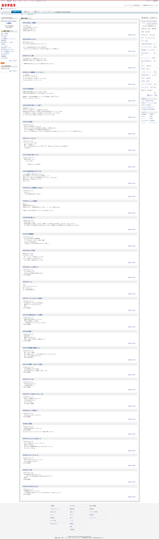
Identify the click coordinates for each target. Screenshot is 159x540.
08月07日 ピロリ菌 (28, 55)
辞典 (151, 116)
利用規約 (152, 120)
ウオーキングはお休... (147, 84)
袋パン (143, 66)
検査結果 (3, 40)
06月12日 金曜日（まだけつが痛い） (33, 364)
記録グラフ (27, 11)
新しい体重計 (4, 33)
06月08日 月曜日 (27, 423)
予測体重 (72, 529)
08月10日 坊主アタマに (29, 39)
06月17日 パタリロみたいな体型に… (33, 298)
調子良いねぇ (145, 34)
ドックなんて (4, 46)
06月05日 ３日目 (27, 470)
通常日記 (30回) (5, 68)
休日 (143, 38)
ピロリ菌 (3, 37)
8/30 (142, 41)
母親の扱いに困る (146, 28)
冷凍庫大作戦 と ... (146, 75)
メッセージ (58, 11)
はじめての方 (145, 120)
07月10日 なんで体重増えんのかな (33, 187)
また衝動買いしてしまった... (8, 38)
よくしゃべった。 (146, 58)
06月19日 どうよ (27, 282)
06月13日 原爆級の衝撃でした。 (32, 348)
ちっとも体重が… (6, 53)
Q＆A (143, 116)
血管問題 (144, 50)
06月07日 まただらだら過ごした (32, 438)
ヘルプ (143, 112)
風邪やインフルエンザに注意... (149, 103)
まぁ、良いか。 (145, 87)
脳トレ (15, 1)
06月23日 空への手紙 (29, 250)
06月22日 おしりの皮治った (31, 267)
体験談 (151, 114)
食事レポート (37, 11)
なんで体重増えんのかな (7, 51)
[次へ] (155, 26)
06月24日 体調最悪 (28, 234)
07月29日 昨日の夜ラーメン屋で (32, 105)
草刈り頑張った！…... (147, 53)
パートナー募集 (93, 512)
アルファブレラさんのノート (9, 8)
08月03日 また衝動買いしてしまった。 (34, 72)
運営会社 (91, 514)
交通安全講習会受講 (146, 44)
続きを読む (133, 34)
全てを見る (14, 71)
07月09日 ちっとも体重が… (31, 201)
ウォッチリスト (67, 12)
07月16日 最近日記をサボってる (32, 171)
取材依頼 (91, 509)
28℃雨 (143, 69)
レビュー (149, 21)
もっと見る (14, 60)
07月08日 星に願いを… (29, 217)
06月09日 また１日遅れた (30, 410)
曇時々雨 (144, 90)
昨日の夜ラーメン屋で (7, 42)
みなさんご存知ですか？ (148, 107)
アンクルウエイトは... (147, 47)
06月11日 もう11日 (28, 379)
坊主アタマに (4, 35)
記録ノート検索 (153, 95)
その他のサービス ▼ (41, 1)
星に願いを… (4, 54)
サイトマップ (153, 122)
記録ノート (16, 11)
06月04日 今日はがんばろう (31, 486)
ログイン (149, 1)
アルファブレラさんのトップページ (10, 14)
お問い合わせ (53, 523)
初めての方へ (53, 512)
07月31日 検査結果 (28, 89)
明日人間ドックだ (6, 47)
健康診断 (9, 1)
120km (143, 78)
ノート (143, 23)
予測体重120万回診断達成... (149, 109)
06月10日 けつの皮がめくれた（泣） (33, 394)
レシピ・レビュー (47, 11)
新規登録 (155, 1)
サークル (154, 23)
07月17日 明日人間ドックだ (31, 154)
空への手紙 (4, 58)
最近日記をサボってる (7, 49)
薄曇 (143, 31)
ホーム (3, 1)
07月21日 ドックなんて (29, 138)
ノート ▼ (31, 1)
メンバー (149, 23)
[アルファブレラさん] (9, 24)
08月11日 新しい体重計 (29, 22)
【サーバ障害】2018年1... (148, 100)
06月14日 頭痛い (27, 331)
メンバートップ (6, 11)
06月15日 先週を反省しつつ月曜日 (33, 315)
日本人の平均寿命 (146, 105)
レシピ (25, 1)
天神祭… (3, 44)
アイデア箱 (53, 520)
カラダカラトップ (54, 509)
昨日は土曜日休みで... (147, 61)
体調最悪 (3, 56)
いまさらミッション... (147, 72)
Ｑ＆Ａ (20, 1)
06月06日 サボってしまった (31, 455)
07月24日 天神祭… (28, 122)
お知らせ (144, 98)
